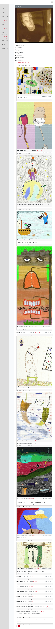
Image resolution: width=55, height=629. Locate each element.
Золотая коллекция (5, 37)
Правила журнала (3, 13)
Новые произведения (4, 9)
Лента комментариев (5, 47)
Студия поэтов (4, 16)
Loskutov (39, 95)
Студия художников (4, 33)
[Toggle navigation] (52, 2)
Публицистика (4, 40)
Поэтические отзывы (4, 43)
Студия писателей (3, 25)
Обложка (3, 6)
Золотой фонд (5, 21)
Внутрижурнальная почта (22, 62)
